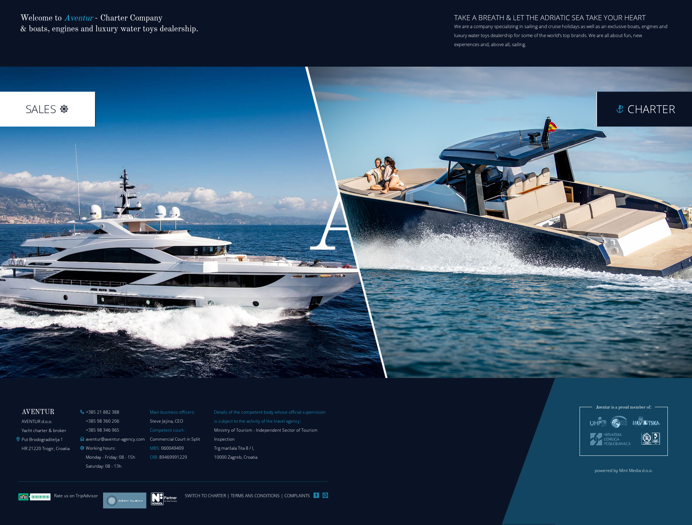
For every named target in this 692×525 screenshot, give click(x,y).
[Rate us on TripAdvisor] (34, 499)
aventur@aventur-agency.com (115, 439)
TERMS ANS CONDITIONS (255, 496)
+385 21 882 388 (102, 412)
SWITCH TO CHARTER (205, 496)
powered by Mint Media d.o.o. (624, 470)
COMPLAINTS (297, 496)
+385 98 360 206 (102, 421)
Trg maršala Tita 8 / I (233, 448)
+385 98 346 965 (102, 430)
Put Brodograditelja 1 (42, 439)
